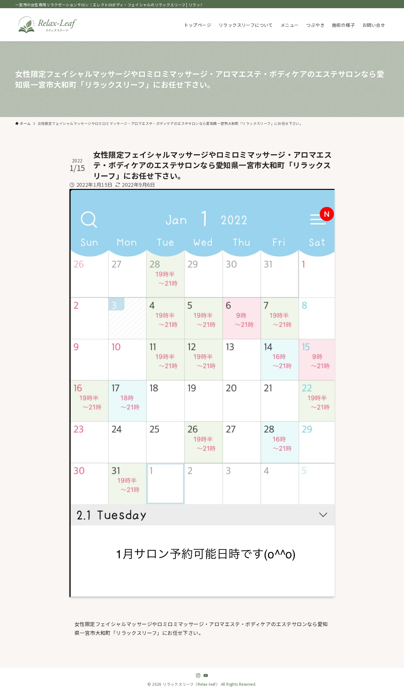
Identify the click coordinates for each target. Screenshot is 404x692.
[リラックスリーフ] (47, 24)
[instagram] (198, 675)
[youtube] (206, 675)
